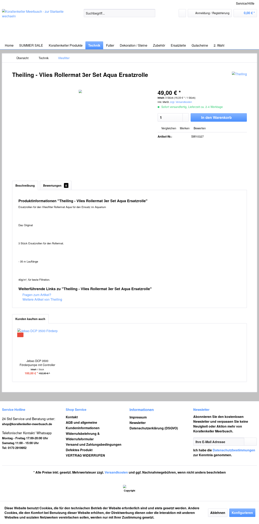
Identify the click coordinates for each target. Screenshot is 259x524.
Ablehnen (217, 512)
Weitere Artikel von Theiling (42, 299)
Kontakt (72, 417)
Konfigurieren (242, 512)
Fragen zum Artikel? (36, 294)
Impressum (138, 417)
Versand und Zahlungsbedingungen (93, 444)
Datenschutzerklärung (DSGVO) (154, 428)
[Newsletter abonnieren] (250, 442)
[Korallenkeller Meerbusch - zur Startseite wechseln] (33, 24)
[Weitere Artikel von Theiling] (239, 79)
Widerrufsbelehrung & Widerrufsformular (83, 436)
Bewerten (199, 128)
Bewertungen (55, 185)
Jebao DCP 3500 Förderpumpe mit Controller (37, 363)
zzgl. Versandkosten (181, 102)
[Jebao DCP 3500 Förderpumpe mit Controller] (37, 342)
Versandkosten (116, 472)
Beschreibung (25, 185)
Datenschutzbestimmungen (234, 450)
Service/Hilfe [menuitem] (245, 3)
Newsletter (138, 422)
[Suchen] (151, 13)
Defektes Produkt (79, 450)
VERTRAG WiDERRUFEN (85, 455)
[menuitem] (119, 13)
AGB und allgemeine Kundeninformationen (83, 425)
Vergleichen (168, 128)
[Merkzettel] (182, 13)
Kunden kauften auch (30, 319)
